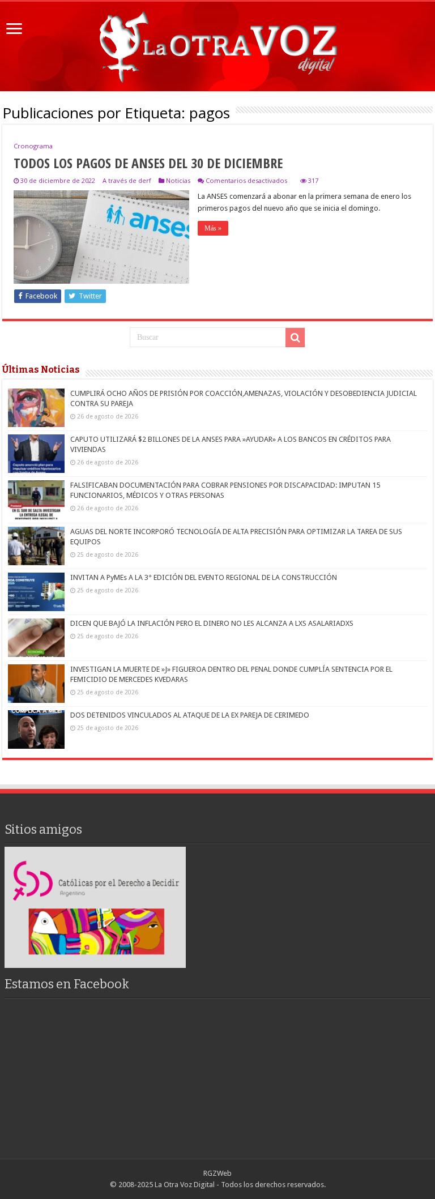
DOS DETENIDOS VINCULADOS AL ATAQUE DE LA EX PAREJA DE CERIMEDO (189, 715)
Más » (212, 228)
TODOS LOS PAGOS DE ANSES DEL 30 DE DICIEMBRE (148, 162)
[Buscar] (295, 337)
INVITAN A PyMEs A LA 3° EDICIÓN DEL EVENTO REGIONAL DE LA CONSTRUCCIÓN (203, 577)
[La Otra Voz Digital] (217, 44)
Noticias (178, 180)
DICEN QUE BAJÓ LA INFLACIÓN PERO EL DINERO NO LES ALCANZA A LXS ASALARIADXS (211, 623)
